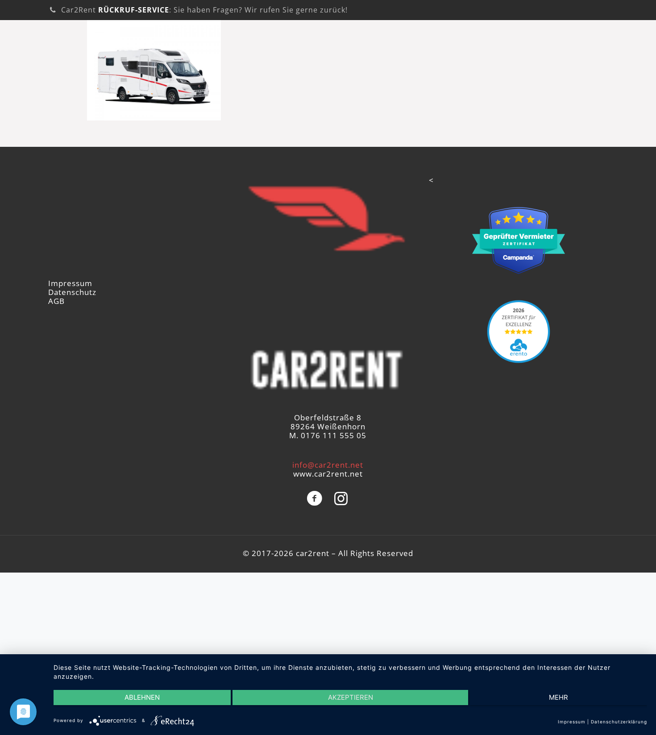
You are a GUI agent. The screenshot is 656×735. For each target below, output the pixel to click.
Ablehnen (142, 697)
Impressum (70, 283)
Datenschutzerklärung (619, 721)
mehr (558, 697)
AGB (56, 301)
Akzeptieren (350, 697)
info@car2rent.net (327, 465)
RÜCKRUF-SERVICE (133, 10)
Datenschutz (72, 292)
